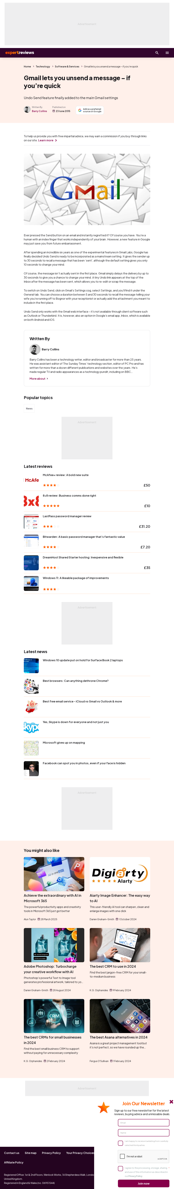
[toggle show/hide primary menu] (167, 53)
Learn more (45, 140)
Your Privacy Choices (80, 1153)
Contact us (11, 1153)
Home (27, 66)
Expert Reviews (17, 53)
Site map (31, 1153)
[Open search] (157, 53)
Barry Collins (39, 111)
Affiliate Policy (13, 1162)
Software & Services (67, 66)
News (29, 408)
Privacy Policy (51, 1153)
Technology (43, 66)
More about (37, 378)
